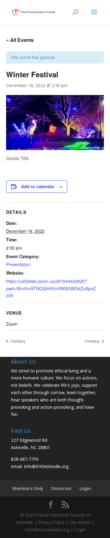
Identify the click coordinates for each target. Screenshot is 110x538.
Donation (61, 488)
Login (85, 488)
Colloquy (17, 340)
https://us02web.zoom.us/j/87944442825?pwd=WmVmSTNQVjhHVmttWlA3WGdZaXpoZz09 (51, 288)
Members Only (28, 488)
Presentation (18, 264)
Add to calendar (37, 186)
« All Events (20, 39)
